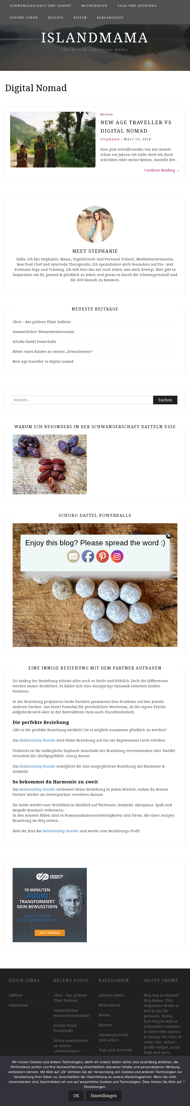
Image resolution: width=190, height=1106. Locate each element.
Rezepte (56, 17)
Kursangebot (110, 17)
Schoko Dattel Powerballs (34, 342)
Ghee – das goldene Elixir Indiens (42, 322)
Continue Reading (162, 170)
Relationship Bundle (37, 740)
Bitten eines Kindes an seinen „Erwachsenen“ (53, 352)
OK (76, 1095)
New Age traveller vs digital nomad (43, 361)
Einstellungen (104, 1095)
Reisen (80, 17)
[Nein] (183, 1080)
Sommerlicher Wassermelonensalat (43, 332)
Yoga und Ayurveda (137, 5)
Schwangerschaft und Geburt (40, 5)
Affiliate (16, 995)
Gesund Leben (24, 17)
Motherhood (94, 5)
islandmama (95, 38)
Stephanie (110, 139)
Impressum (18, 1005)
